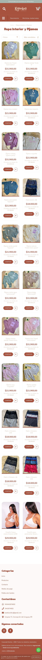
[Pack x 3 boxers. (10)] (16, 447)
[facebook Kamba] (10, 630)
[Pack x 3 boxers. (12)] (37, 447)
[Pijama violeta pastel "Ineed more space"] (16, 354)
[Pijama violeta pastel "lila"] (37, 401)
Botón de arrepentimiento (11, 648)
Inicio (12, 25)
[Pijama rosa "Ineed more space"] (37, 354)
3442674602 (9, 608)
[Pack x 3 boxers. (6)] (16, 491)
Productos (5, 580)
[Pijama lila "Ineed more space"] (16, 79)
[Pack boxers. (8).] (37, 214)
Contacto (5, 585)
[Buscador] (4, 9)
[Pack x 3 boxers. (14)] (37, 493)
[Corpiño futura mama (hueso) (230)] (16, 548)
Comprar (8, 78)
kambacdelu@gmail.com (13, 613)
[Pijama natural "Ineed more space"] (37, 262)
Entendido (36, 657)
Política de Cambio (8, 593)
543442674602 (10, 604)
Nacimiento (14, 18)
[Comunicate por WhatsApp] (38, 650)
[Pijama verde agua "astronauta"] (16, 308)
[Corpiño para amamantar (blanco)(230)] (37, 548)
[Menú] (3, 18)
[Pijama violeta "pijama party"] (16, 169)
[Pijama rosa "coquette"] (16, 401)
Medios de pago (7, 589)
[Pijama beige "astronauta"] (37, 308)
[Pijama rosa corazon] (16, 123)
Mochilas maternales (31, 18)
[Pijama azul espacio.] (37, 123)
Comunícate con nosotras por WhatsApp (21, 1)
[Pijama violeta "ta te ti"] (37, 79)
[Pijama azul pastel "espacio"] (16, 216)
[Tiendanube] (8, 651)
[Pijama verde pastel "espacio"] (16, 262)
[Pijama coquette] (37, 168)
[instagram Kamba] (4, 630)
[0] (37, 10)
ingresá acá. (36, 645)
